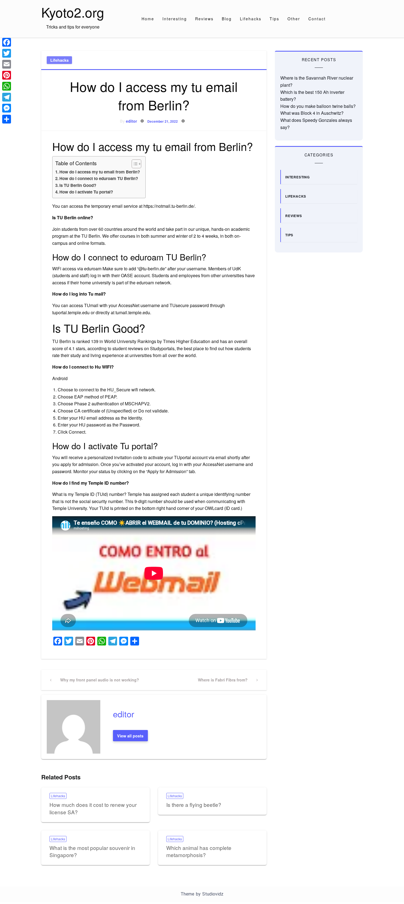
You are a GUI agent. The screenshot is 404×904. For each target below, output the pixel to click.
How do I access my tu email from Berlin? (99, 172)
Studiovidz (212, 894)
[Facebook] (6, 42)
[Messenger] (6, 108)
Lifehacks (250, 18)
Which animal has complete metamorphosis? (198, 851)
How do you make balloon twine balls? (318, 106)
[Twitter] (6, 53)
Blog (227, 18)
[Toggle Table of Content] (134, 164)
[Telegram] (6, 97)
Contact (317, 18)
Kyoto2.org (72, 11)
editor (131, 121)
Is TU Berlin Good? (77, 185)
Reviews (204, 18)
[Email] (6, 64)
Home (148, 18)
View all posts (130, 736)
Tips (274, 18)
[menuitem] (147, 18)
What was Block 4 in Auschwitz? (312, 113)
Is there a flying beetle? (193, 804)
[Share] (6, 119)
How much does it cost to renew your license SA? (93, 808)
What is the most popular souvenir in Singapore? (92, 851)
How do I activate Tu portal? (86, 192)
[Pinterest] (6, 75)
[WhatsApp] (6, 86)
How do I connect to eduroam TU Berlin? (98, 178)
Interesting (174, 18)
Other (293, 18)
